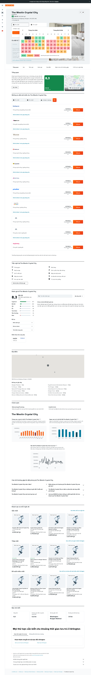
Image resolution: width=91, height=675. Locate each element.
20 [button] (43, 44)
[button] (89, 1)
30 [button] (29, 51)
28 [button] (22, 51)
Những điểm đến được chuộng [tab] (36, 634)
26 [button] (39, 48)
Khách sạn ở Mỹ (40, 671)
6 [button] (43, 38)
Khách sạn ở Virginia (48, 671)
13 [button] (43, 41)
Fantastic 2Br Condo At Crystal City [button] (20, 527)
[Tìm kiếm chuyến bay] (2, 9)
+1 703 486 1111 (15, 20)
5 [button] (39, 38)
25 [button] (36, 48)
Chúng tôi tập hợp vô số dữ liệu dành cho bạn (24, 662)
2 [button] (29, 38)
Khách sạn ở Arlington (42, 642)
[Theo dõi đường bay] (2, 22)
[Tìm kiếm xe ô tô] (2, 15)
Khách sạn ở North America (30, 671)
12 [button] (39, 41)
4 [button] (36, 38)
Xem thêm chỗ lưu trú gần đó (77, 510)
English (56, 1)
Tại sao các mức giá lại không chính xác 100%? (25, 664)
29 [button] (26, 51)
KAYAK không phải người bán (20, 659)
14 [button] (22, 44)
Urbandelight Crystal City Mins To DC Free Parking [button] (20, 589)
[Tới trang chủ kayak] (9, 5)
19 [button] (39, 44)
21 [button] (22, 48)
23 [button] (29, 48)
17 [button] (32, 44)
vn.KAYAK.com (14, 671)
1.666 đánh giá (21, 16)
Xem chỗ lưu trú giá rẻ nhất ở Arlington (75, 541)
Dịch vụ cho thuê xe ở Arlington (22, 642)
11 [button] (36, 41)
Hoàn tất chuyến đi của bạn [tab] (20, 634)
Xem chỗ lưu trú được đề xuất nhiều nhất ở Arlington (72, 571)
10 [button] (33, 41)
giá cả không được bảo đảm (37, 655)
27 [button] (43, 48)
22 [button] (26, 48)
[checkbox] (19, 339)
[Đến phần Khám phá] (2, 19)
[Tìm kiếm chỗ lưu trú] (2, 12)
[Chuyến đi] (2, 26)
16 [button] (29, 44)
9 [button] (29, 41)
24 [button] (33, 48)
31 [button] (64, 51)
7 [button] (22, 41)
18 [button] (36, 44)
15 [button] (26, 44)
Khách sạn (21, 671)
